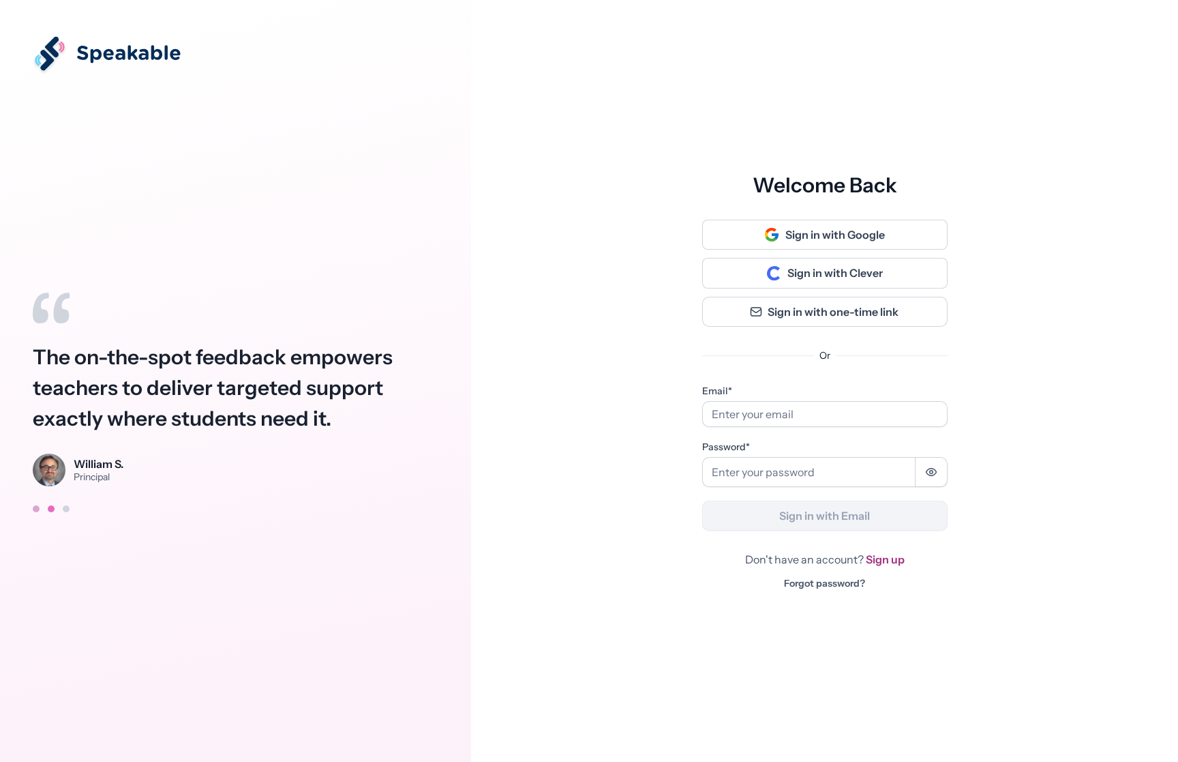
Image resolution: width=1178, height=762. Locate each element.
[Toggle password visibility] (931, 472)
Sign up (885, 559)
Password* (726, 447)
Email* (717, 391)
